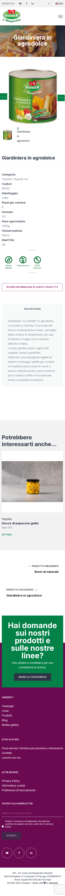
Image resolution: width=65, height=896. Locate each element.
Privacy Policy (11, 780)
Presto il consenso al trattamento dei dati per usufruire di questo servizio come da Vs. (29, 824)
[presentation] (3, 96)
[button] (49, 4)
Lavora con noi (11, 757)
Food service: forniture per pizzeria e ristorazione (32, 748)
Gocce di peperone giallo (20, 523)
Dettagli (7, 534)
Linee (5, 710)
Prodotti (7, 715)
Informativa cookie (13, 785)
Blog (5, 720)
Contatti (7, 752)
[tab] (32, 309)
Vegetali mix (20, 179)
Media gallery (10, 724)
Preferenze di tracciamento (19, 790)
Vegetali (7, 179)
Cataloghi (8, 706)
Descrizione (32, 309)
